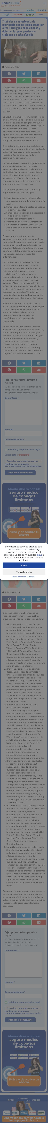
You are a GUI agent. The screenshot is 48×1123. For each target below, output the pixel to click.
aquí (39, 554)
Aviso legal (31, 576)
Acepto (24, 565)
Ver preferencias (24, 572)
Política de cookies (19, 576)
